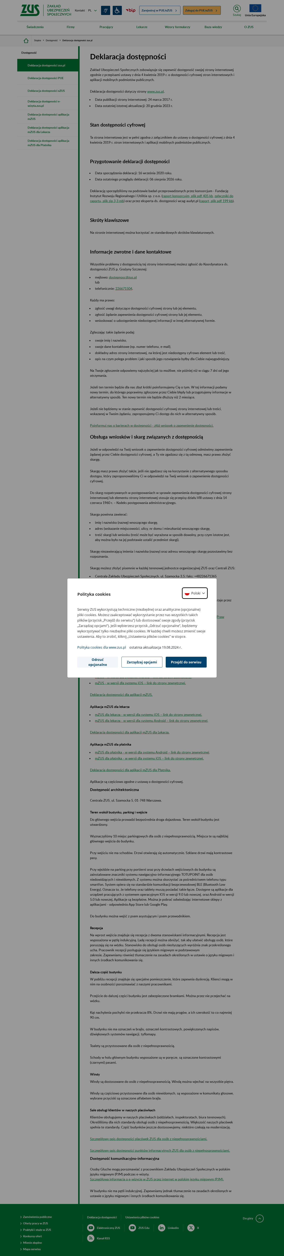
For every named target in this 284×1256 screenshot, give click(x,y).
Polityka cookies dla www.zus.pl (101, 647)
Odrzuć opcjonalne (97, 662)
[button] (195, 593)
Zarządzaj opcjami (142, 662)
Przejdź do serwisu (186, 662)
